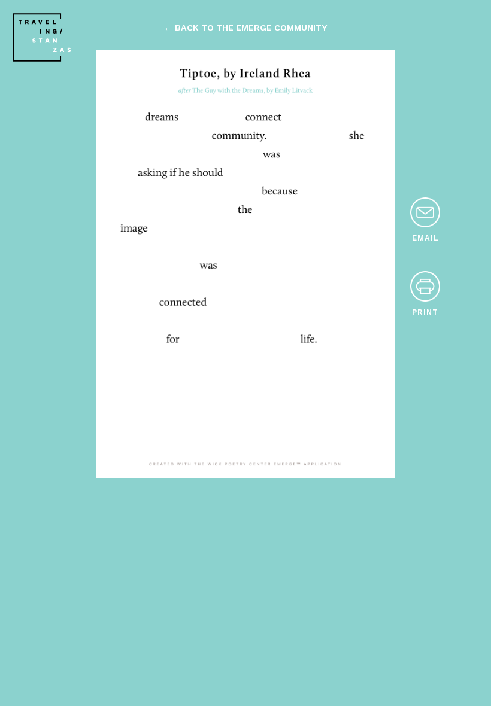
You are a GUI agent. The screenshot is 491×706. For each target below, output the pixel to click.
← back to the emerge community (245, 27)
